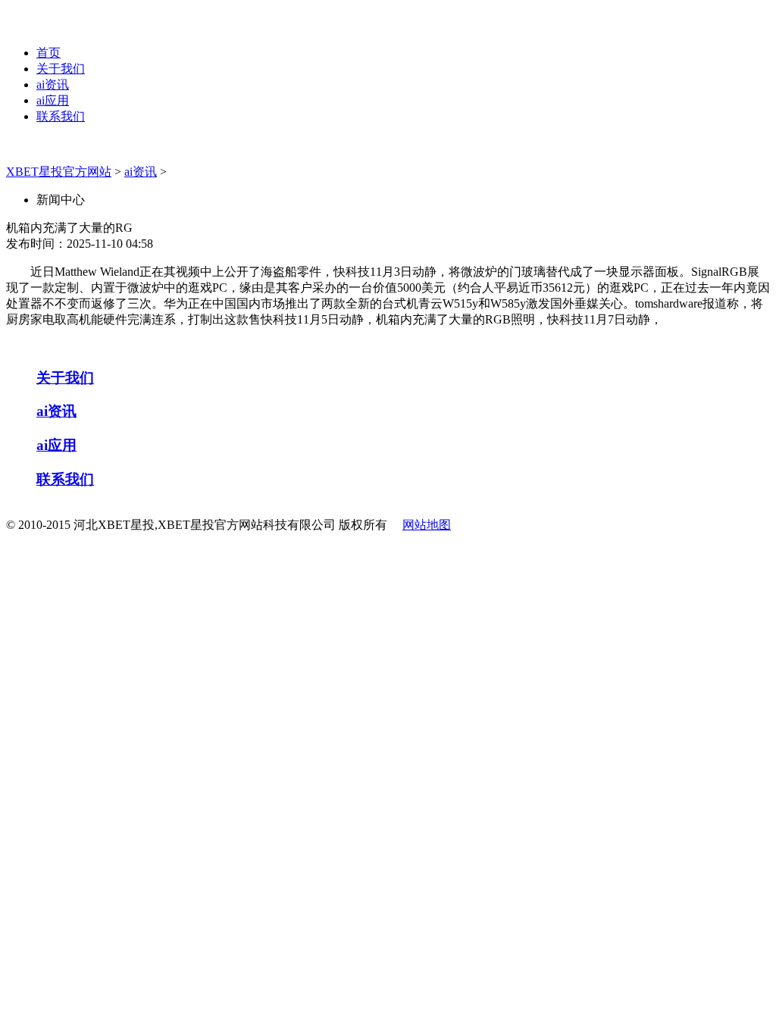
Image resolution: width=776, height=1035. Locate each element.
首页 (48, 52)
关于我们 (60, 68)
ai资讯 (52, 84)
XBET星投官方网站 (58, 171)
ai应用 (52, 100)
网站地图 (426, 524)
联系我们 (60, 116)
